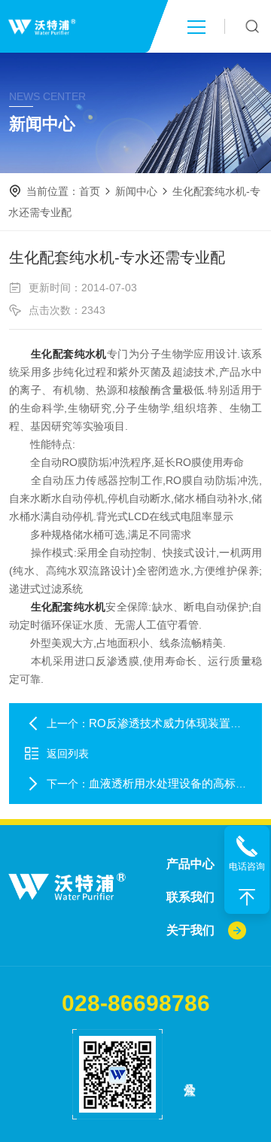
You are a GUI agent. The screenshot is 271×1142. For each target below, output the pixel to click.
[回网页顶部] (247, 897)
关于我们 (190, 930)
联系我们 (190, 897)
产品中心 (190, 863)
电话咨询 (247, 866)
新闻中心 (136, 191)
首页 (89, 191)
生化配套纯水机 (69, 354)
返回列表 (68, 754)
